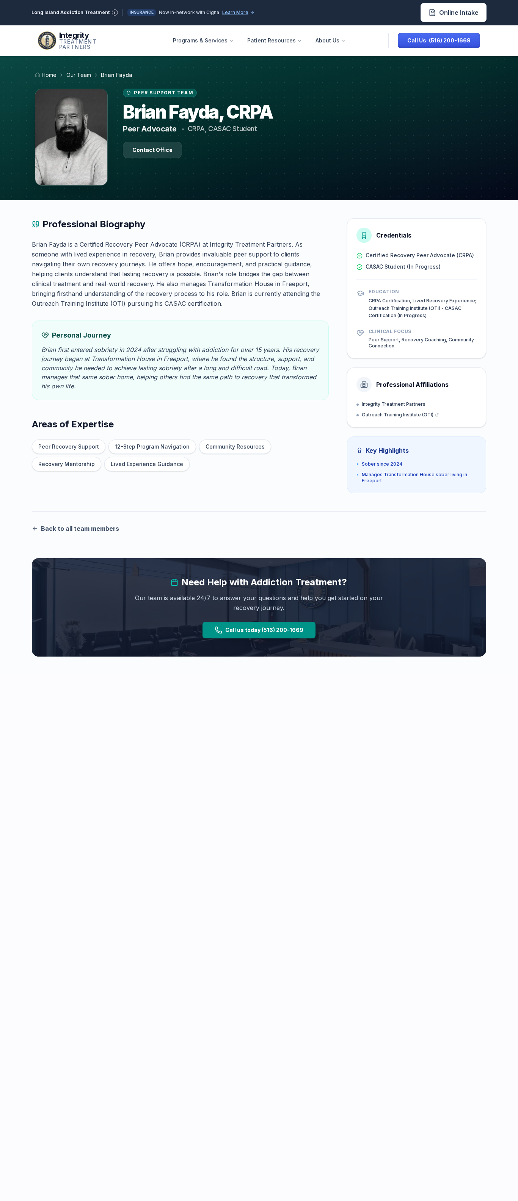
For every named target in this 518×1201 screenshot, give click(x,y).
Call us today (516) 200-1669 (264, 630)
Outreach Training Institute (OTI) (397, 415)
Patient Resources (271, 40)
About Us (327, 40)
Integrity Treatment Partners (393, 404)
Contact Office (152, 150)
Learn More (235, 12)
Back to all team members (80, 528)
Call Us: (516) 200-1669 (439, 40)
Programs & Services (200, 40)
